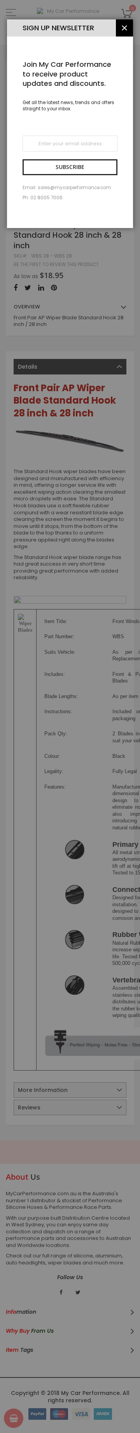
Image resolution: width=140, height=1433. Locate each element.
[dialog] (70, 716)
